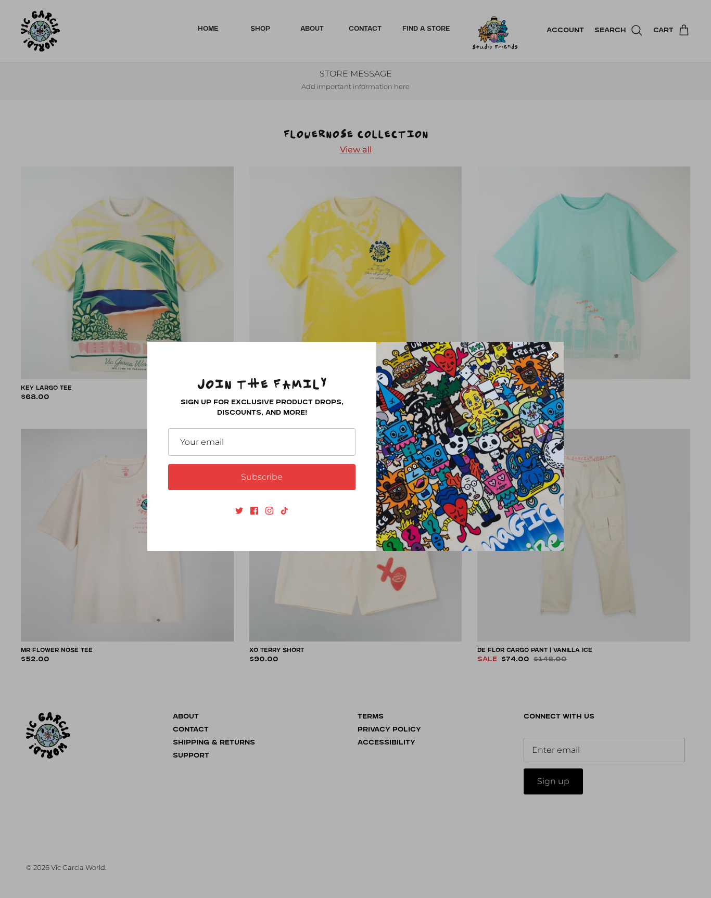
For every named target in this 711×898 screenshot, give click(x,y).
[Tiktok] (284, 511)
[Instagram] (269, 511)
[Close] (550, 354)
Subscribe (262, 477)
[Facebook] (254, 511)
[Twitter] (239, 511)
